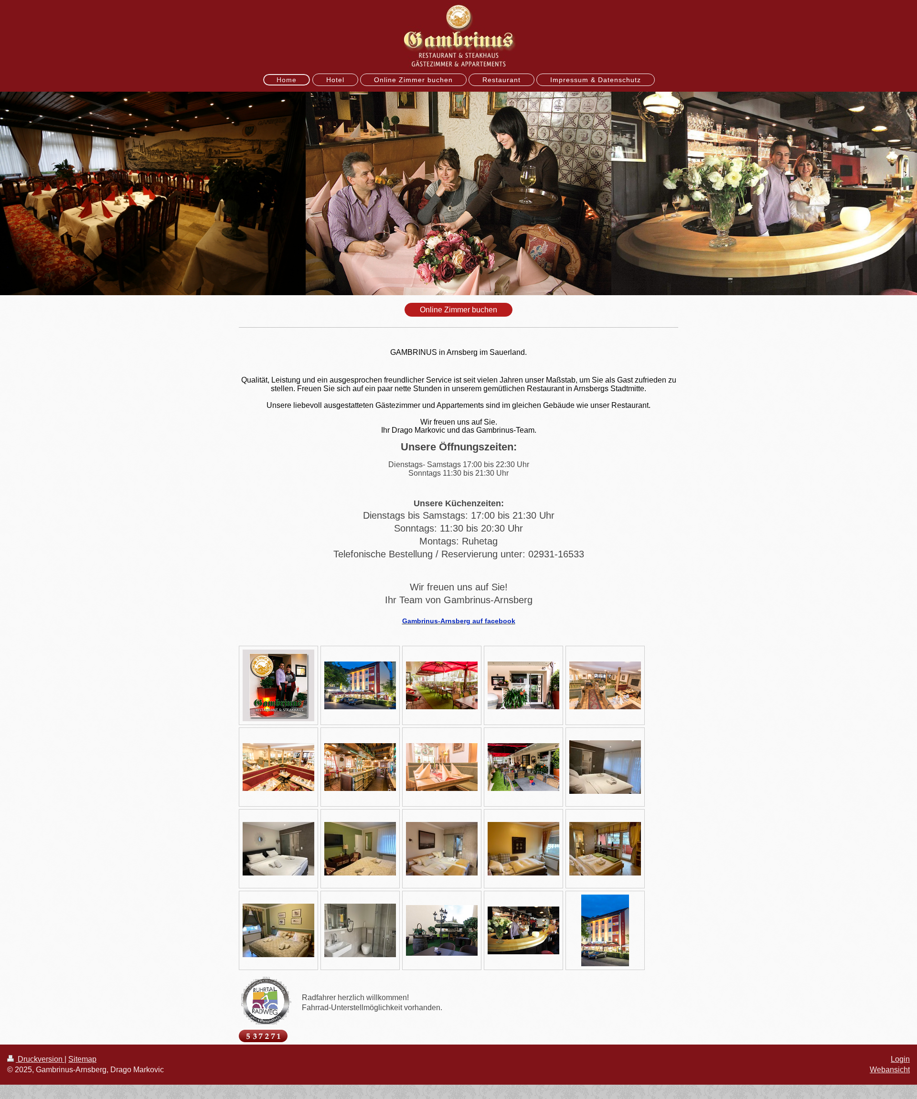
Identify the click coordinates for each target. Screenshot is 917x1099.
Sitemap (82, 1059)
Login (900, 1059)
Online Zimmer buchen (458, 310)
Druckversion (40, 1059)
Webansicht (890, 1070)
